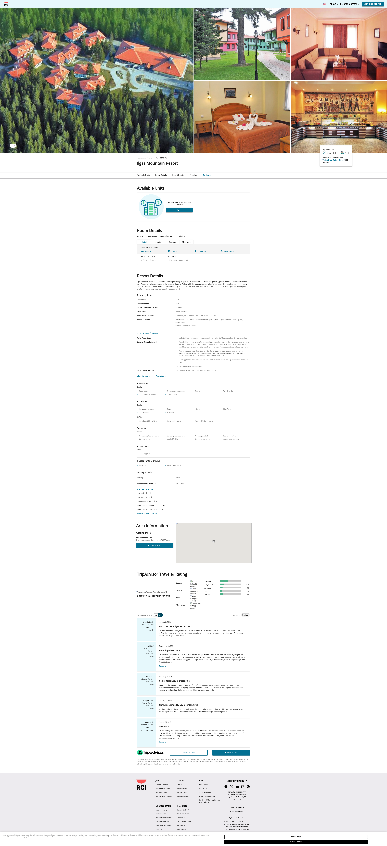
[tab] (143, 175)
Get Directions (154, 545)
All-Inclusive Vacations (163, 825)
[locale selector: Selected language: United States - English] (325, 3)
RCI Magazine (182, 788)
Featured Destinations (163, 818)
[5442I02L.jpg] (242, 117)
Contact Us (203, 788)
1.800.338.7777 (241, 792)
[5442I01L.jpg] (339, 44)
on (156, 615)
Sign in (179, 210)
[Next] (351, 153)
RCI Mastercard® (183, 796)
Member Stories (182, 792)
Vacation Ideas (161, 814)
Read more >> (164, 666)
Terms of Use (182, 818)
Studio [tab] (158, 242)
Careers (180, 825)
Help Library (203, 785)
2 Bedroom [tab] (186, 242)
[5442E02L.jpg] (242, 44)
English (245, 615)
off (160, 615)
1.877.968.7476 (241, 794)
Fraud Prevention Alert (207, 796)
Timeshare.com (243, 818)
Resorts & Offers (348, 4)
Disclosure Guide (183, 814)
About (333, 4)
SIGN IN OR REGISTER (372, 4)
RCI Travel (159, 829)
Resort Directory (161, 810)
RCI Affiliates (181, 829)
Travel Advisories (205, 792)
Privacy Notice (182, 810)
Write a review (231, 753)
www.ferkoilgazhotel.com (147, 513)
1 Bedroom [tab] (172, 242)
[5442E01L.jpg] (97, 80)
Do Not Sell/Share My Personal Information (209, 801)
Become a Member (162, 785)
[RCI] (6, 4)
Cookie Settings (296, 837)
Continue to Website (296, 842)
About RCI (180, 785)
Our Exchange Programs (164, 796)
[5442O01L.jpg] (339, 117)
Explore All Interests (163, 821)
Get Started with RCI (163, 788)
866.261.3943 (237, 799)
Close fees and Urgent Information (150, 376)
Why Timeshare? (161, 792)
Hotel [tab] (144, 242)
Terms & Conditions (184, 821)
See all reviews (189, 753)
